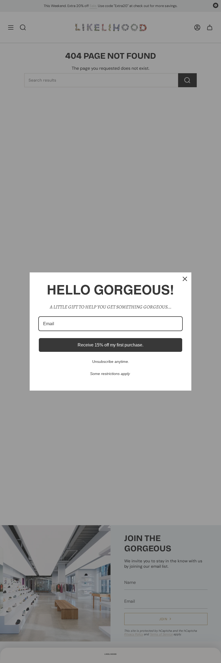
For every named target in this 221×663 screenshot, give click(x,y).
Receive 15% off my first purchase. (110, 345)
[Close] (184, 278)
